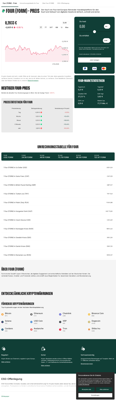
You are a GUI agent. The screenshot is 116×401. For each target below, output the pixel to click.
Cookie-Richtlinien (83, 384)
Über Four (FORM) (48, 3)
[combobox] (107, 26)
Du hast (82, 21)
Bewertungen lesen (87, 364)
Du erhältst (84, 36)
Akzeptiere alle (86, 389)
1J (61, 27)
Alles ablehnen (104, 389)
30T (51, 27)
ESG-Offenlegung (63, 3)
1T (41, 27)
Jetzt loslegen (94, 60)
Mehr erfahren (5, 362)
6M (57, 27)
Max (66, 27)
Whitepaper (5, 396)
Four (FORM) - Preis (10, 3)
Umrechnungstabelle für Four (29, 3)
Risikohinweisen (33, 80)
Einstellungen (95, 395)
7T (46, 27)
